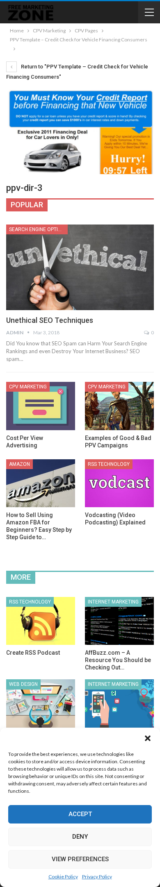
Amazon (19, 464)
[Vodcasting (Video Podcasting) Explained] (119, 483)
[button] (148, 738)
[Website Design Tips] (40, 703)
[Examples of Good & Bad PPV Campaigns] (119, 406)
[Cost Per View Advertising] (40, 406)
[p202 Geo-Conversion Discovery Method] (119, 703)
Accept (80, 814)
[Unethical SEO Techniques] (80, 267)
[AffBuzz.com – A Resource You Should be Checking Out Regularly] (119, 621)
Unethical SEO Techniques (49, 320)
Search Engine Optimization (38, 229)
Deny (80, 836)
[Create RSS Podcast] (40, 621)
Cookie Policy (63, 876)
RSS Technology (109, 464)
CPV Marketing (28, 387)
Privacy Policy (97, 876)
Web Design (23, 684)
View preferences (80, 859)
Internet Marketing (113, 602)
